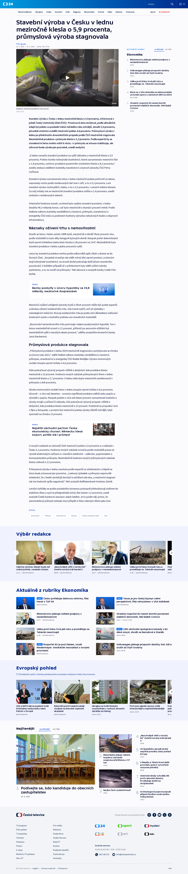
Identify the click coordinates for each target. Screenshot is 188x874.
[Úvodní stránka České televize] (30, 815)
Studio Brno (58, 833)
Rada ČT (56, 842)
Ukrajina (39, 12)
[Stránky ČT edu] (149, 834)
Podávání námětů (60, 850)
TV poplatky (21, 833)
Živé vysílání (21, 829)
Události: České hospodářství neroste (31, 109)
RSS (170, 868)
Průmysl (48, 516)
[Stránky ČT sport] (125, 825)
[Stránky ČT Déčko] (99, 834)
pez (24, 44)
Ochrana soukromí (48, 868)
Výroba (74, 516)
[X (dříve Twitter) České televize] (165, 815)
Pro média (57, 825)
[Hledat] (172, 4)
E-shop (19, 850)
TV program (21, 825)
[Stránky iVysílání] (152, 825)
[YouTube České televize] (159, 815)
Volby (48, 12)
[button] (67, 77)
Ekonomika (89, 12)
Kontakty (57, 858)
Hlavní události (25, 12)
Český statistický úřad (90, 516)
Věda (110, 12)
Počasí (101, 12)
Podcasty (130, 12)
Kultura (119, 12)
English (35, 868)
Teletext (20, 837)
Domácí (58, 12)
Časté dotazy (58, 854)
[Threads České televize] (170, 815)
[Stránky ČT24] (100, 825)
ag (21, 44)
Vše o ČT (20, 858)
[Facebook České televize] (154, 815)
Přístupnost (62, 868)
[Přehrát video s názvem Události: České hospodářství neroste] (67, 77)
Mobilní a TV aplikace (25, 854)
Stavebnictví (61, 516)
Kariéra (56, 846)
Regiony (77, 12)
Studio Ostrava (59, 837)
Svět (68, 12)
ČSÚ (105, 516)
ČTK (17, 44)
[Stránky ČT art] (123, 834)
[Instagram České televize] (149, 815)
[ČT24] (8, 4)
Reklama (57, 829)
